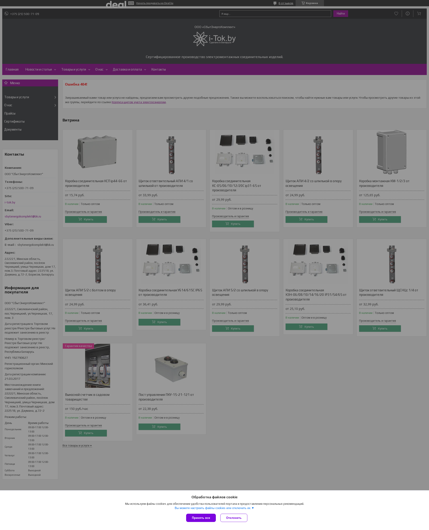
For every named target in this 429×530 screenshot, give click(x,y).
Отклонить (234, 518)
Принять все (201, 518)
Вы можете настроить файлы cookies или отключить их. (213, 508)
